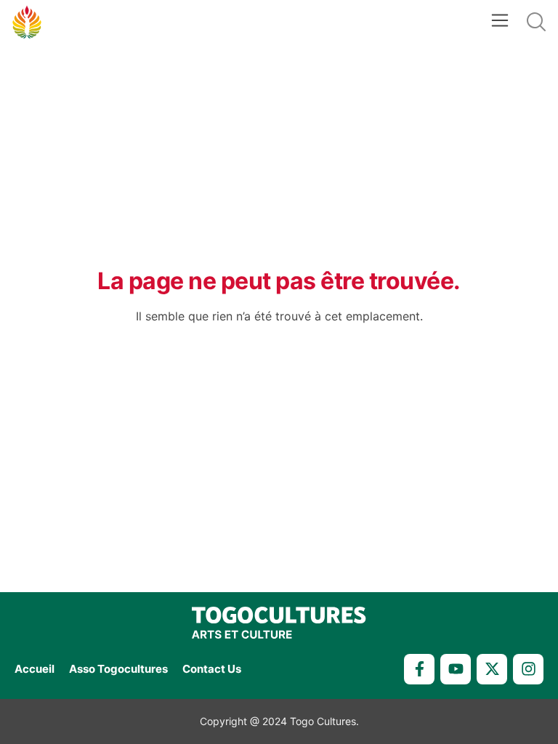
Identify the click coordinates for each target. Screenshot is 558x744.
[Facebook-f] (419, 669)
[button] (499, 22)
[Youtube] (455, 669)
